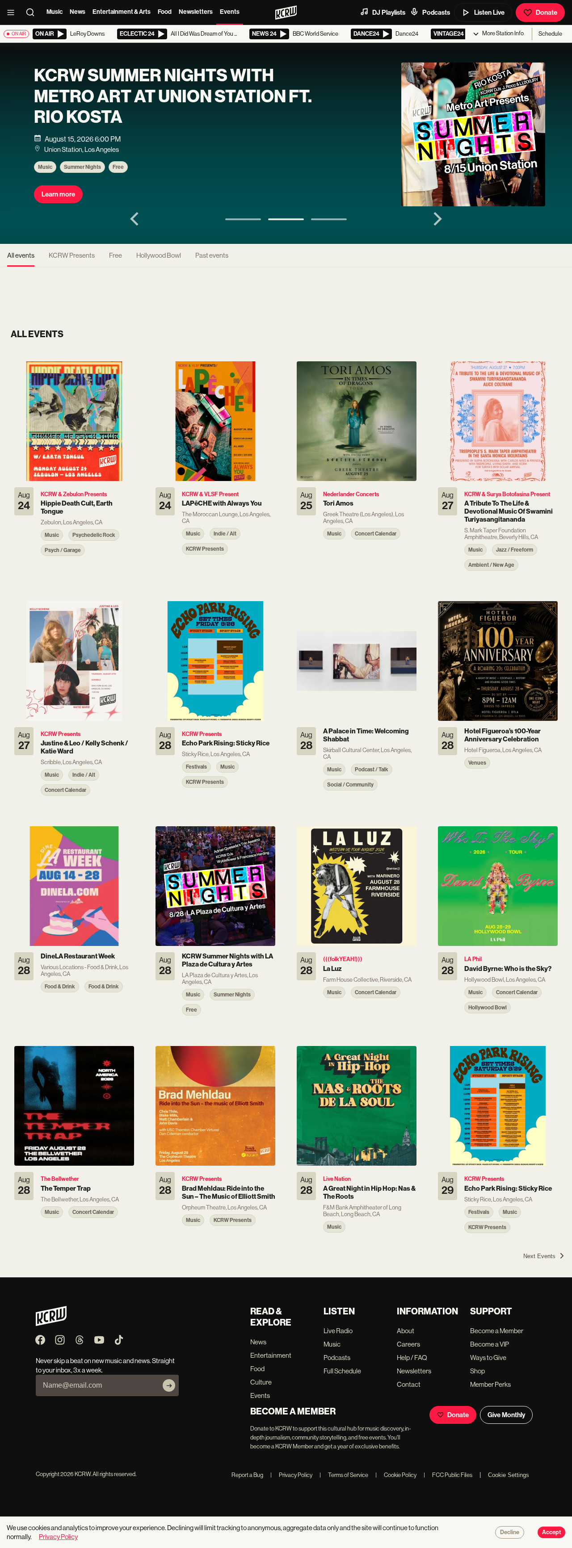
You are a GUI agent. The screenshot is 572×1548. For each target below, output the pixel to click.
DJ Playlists (388, 12)
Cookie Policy (395, 1475)
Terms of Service (344, 1475)
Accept (551, 1532)
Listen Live (489, 12)
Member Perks (490, 1384)
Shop (477, 1371)
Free (118, 167)
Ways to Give (488, 1357)
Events (230, 12)
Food (165, 12)
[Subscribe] (169, 1385)
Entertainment (270, 1355)
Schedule (550, 33)
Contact (409, 1384)
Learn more (58, 194)
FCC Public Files (448, 1475)
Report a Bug (247, 1475)
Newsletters (196, 12)
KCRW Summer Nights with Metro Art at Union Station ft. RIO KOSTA (173, 96)
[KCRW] (51, 1323)
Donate (546, 12)
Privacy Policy (291, 1475)
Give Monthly (506, 1415)
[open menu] (13, 12)
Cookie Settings (508, 1475)
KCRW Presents (72, 255)
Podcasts (436, 12)
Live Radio (338, 1331)
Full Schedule (342, 1371)
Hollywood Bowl (158, 255)
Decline (509, 1532)
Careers (408, 1344)
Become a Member (496, 1331)
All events (20, 255)
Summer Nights (82, 167)
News (77, 12)
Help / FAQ (412, 1357)
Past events (211, 255)
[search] (33, 12)
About (405, 1331)
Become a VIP (489, 1344)
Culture (261, 1382)
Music (54, 12)
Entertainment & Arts (122, 12)
